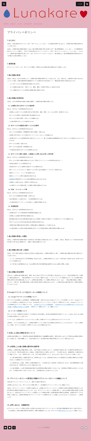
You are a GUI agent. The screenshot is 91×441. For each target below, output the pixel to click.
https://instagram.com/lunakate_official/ (82, 427)
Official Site (38, 24)
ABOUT (13, 24)
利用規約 (11, 179)
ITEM (20, 24)
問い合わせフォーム (65, 410)
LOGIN (80, 4)
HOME (6, 24)
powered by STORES (44, 427)
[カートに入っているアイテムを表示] (87, 4)
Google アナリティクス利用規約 (43, 304)
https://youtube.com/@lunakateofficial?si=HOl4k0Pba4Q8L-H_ (86, 427)
